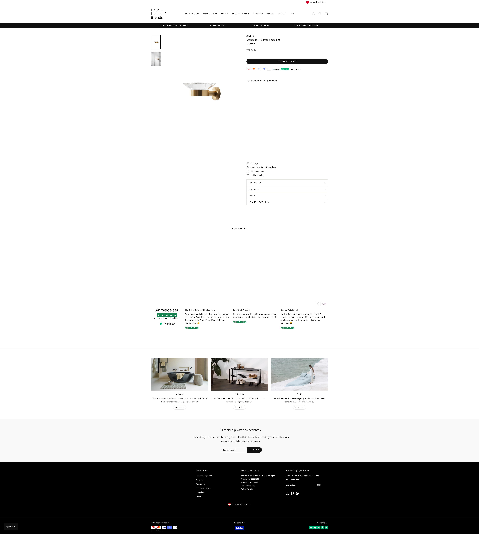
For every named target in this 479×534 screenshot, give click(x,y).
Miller (250, 36)
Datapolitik (200, 492)
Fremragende (295, 69)
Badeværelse (192, 13)
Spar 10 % (11, 526)
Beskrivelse (255, 182)
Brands (271, 13)
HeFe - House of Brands (158, 13)
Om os (198, 496)
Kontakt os (200, 480)
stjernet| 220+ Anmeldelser (167, 318)
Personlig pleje (240, 13)
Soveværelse (210, 13)
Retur (251, 195)
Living (224, 13)
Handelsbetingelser (203, 488)
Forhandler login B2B (204, 476)
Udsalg (283, 13)
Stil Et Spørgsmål (259, 202)
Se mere (179, 407)
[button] (324, 304)
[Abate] (299, 374)
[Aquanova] (179, 374)
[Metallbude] (239, 374)
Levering (254, 189)
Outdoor (258, 13)
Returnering (200, 484)
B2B (292, 13)
